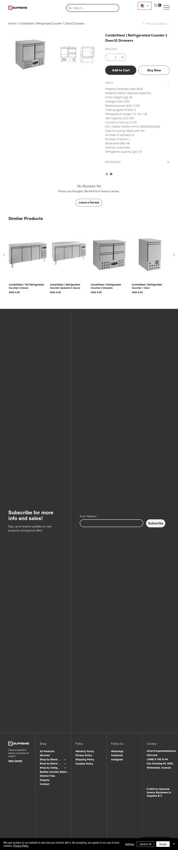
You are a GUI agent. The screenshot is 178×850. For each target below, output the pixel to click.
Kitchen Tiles (47, 775)
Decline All (145, 844)
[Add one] (122, 57)
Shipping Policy (84, 759)
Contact (44, 784)
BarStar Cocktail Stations (54, 771)
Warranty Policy (84, 751)
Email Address (89, 516)
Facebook (117, 755)
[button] (158, 5)
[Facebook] (111, 174)
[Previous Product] (4, 255)
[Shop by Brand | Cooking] (65, 760)
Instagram (117, 759)
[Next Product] (174, 255)
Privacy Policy (83, 755)
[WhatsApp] (107, 174)
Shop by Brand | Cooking (50, 759)
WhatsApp (117, 751)
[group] (89, 264)
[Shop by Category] (65, 768)
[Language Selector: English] (145, 6)
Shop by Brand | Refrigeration (50, 763)
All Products (47, 751)
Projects (45, 780)
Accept (163, 844)
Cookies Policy (84, 763)
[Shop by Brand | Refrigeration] (65, 764)
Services (45, 755)
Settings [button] (129, 844)
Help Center (15, 760)
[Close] (174, 844)
